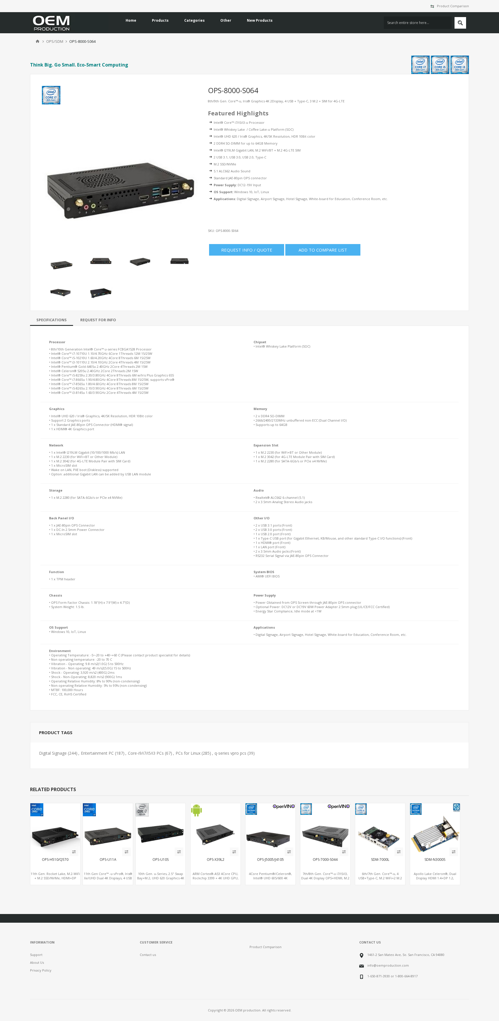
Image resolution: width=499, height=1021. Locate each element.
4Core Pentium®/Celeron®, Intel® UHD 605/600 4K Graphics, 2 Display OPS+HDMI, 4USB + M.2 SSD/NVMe (270, 880)
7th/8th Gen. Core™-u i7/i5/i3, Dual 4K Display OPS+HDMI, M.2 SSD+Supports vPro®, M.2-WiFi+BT (325, 880)
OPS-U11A (108, 860)
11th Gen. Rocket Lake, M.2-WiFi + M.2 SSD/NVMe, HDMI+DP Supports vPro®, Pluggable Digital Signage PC (55, 880)
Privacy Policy (40, 970)
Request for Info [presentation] (98, 319)
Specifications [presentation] (51, 319)
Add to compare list (323, 250)
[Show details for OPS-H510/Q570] (55, 828)
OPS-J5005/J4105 (270, 860)
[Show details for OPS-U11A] (108, 828)
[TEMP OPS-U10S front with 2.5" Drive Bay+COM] (161, 828)
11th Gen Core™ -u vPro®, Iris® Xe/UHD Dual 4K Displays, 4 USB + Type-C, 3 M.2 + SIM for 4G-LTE (108, 880)
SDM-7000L (380, 860)
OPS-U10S (160, 860)
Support (36, 954)
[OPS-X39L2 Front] (216, 828)
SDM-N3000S (434, 860)
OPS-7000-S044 (325, 860)
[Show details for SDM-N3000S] (435, 828)
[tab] (51, 320)
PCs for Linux (188, 753)
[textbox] (418, 22)
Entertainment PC (97, 753)
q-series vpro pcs (230, 753)
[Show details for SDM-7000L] (380, 828)
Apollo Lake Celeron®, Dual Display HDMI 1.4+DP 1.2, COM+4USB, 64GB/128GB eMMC (435, 878)
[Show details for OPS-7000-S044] (325, 828)
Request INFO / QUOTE (246, 250)
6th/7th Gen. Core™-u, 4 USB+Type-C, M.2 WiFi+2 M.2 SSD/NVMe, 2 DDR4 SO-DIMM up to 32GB (380, 880)
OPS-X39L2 (215, 860)
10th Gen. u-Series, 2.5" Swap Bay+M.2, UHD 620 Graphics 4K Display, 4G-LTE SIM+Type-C (160, 878)
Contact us (148, 954)
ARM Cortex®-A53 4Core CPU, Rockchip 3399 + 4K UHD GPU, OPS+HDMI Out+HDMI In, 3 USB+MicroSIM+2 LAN (216, 880)
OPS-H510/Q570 (55, 860)
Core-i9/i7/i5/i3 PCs (146, 753)
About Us (37, 962)
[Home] (37, 41)
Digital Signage (53, 753)
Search (460, 23)
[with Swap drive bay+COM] (270, 828)
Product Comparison (453, 6)
